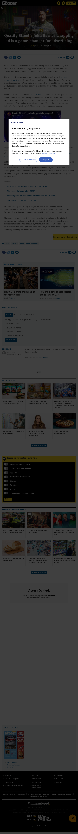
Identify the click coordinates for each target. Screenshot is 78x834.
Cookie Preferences (28, 159)
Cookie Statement (48, 153)
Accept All (46, 159)
